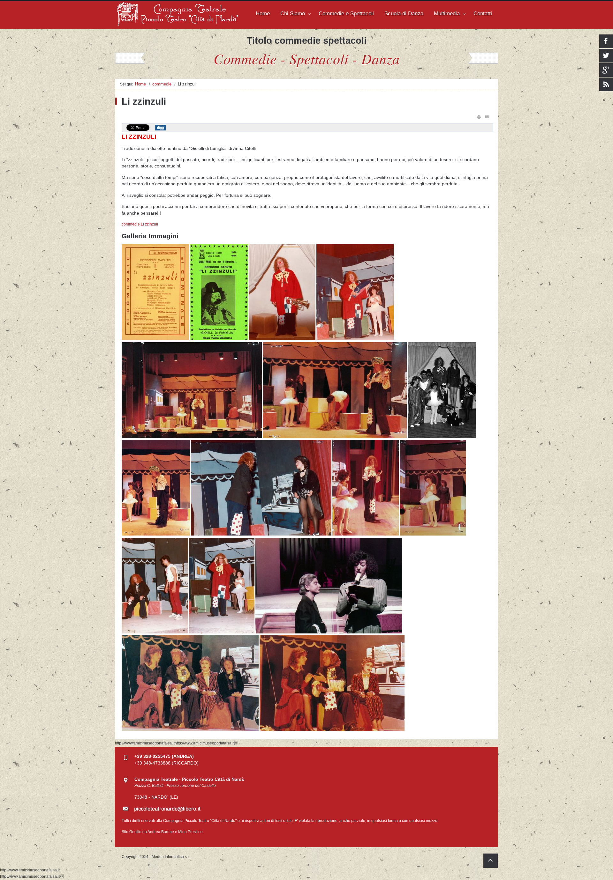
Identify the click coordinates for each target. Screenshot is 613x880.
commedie (161, 84)
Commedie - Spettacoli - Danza (307, 58)
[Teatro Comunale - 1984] (355, 338)
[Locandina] (156, 338)
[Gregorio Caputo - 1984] (282, 338)
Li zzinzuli (149, 224)
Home (140, 84)
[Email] (487, 117)
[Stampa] (479, 117)
